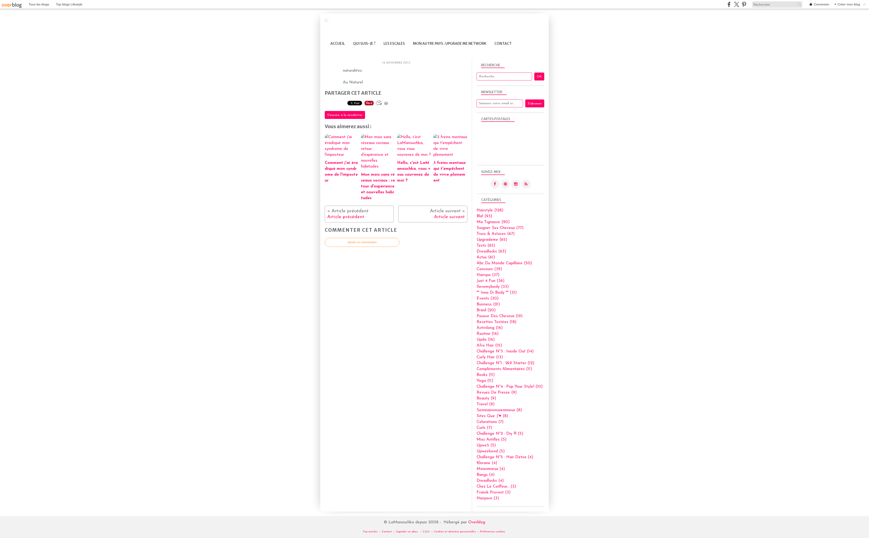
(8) (499, 410)
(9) (497, 393)
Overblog (476, 522)
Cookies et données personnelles (455, 531)
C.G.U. (426, 531)
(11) (504, 369)
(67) (496, 234)
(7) (490, 422)
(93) (484, 216)
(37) (488, 275)
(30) (488, 299)
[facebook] (729, 4)
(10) (510, 387)
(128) (490, 210)
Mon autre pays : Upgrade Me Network (449, 43)
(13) (490, 357)
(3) (496, 487)
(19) (500, 316)
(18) (496, 322)
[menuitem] (337, 43)
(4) (505, 457)
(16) (490, 328)
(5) (500, 434)
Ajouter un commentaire (362, 242)
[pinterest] (744, 4)
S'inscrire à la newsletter (345, 115)
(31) (497, 293)
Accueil (337, 43)
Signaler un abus (407, 531)
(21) (488, 304)
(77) (500, 228)
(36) (490, 281)
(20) (486, 310)
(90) (493, 222)
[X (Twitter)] (736, 4)
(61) (486, 257)
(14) (505, 351)
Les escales (394, 43)
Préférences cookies (492, 531)
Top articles (370, 531)
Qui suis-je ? (364, 43)
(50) (504, 263)
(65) (492, 240)
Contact (503, 43)
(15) (489, 346)
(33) (493, 287)
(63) (491, 252)
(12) (505, 363)
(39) (489, 269)
